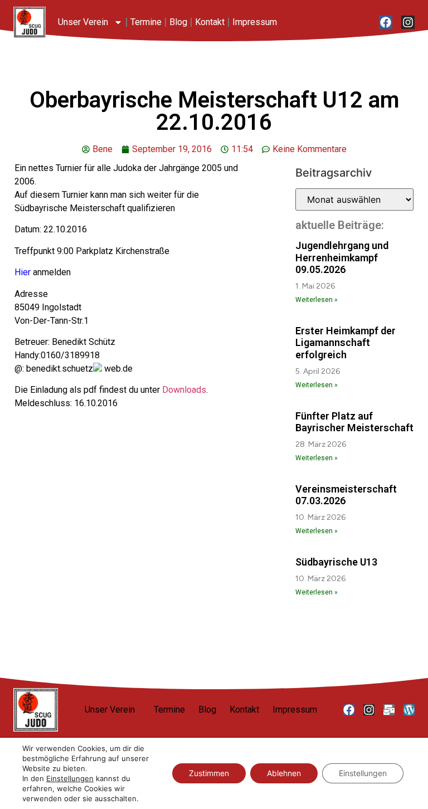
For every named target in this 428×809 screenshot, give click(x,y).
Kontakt (210, 22)
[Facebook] (385, 22)
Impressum (254, 22)
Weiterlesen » (316, 300)
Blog (178, 22)
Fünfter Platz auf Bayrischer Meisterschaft (354, 422)
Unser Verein (83, 22)
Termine (146, 22)
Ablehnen (284, 773)
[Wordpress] (409, 709)
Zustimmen (209, 773)
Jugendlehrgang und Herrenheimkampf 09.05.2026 (341, 257)
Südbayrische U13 (336, 562)
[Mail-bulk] (389, 709)
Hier (22, 272)
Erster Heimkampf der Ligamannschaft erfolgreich (345, 342)
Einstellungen (70, 778)
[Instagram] (408, 22)
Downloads (184, 389)
